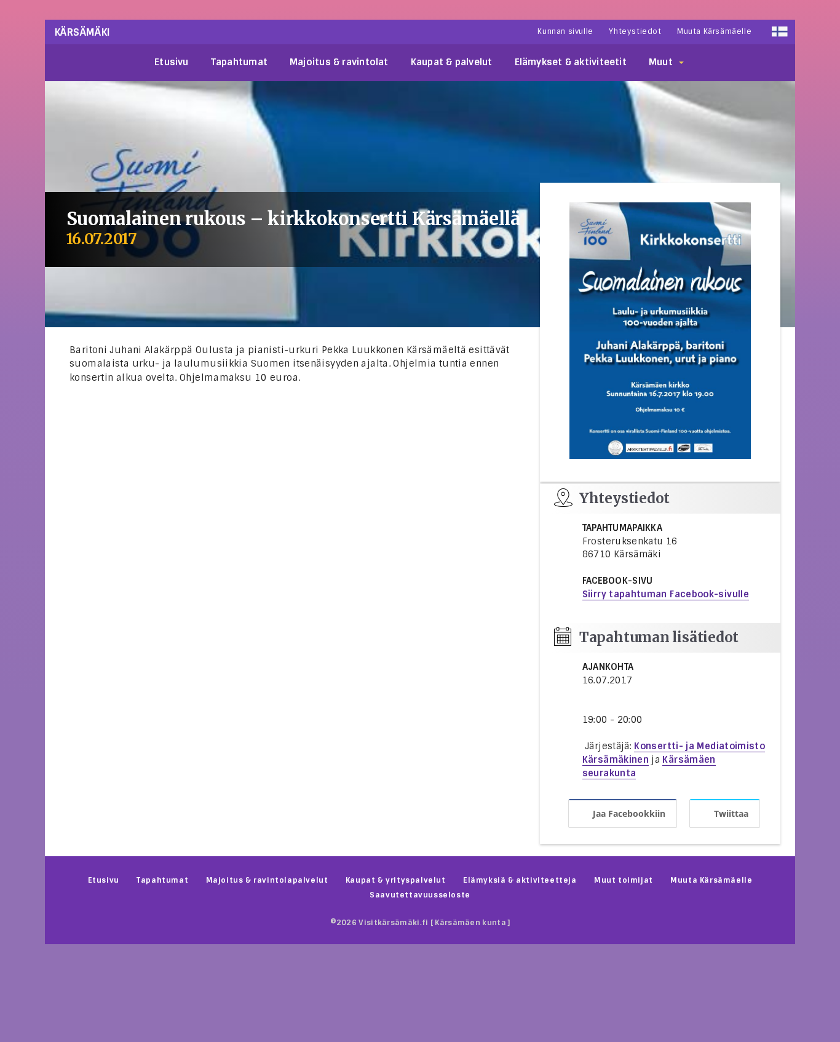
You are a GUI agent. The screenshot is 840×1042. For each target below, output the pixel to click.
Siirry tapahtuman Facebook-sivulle (665, 594)
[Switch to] (780, 31)
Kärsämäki (83, 32)
